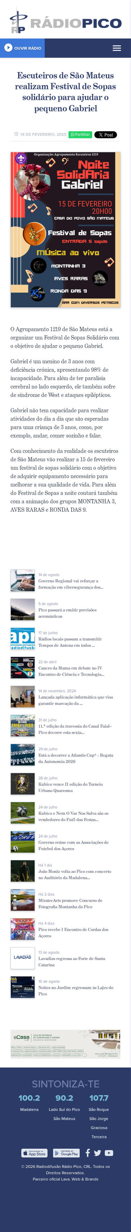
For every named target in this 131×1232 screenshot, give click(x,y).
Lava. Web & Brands (80, 1179)
